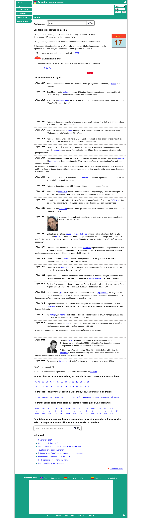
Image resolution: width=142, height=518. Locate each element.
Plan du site (69, 516)
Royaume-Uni (102, 293)
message (93, 372)
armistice (120, 158)
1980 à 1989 (86, 411)
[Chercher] (91, 23)
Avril (57, 397)
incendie (63, 315)
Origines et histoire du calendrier (51, 463)
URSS (114, 200)
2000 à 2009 (99, 411)
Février (45, 397)
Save (90, 73)
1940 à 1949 (61, 411)
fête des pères (64, 361)
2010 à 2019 (105, 411)
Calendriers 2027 (45, 440)
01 (36, 382)
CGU (49, 516)
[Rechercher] (125, 2)
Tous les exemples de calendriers (51, 450)
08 (62, 382)
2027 (77, 53)
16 (36, 386)
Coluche (47, 68)
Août (78, 397)
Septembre (86, 397)
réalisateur (62, 192)
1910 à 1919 (43, 411)
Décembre (114, 397)
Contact (91, 516)
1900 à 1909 (37, 411)
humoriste (63, 209)
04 (47, 382)
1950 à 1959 (68, 411)
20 (51, 386)
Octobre (96, 397)
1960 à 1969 (74, 411)
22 (58, 386)
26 (73, 386)
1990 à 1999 (93, 411)
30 (88, 386)
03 (43, 382)
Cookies (58, 516)
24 (66, 386)
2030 (117, 411)
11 (73, 382)
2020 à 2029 (111, 411)
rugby (67, 323)
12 (77, 382)
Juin (66, 397)
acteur (69, 130)
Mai (61, 397)
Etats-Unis (87, 248)
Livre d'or (80, 516)
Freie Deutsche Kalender (78, 478)
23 (62, 386)
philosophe (67, 92)
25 (70, 386)
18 (43, 386)
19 (47, 386)
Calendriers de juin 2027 (48, 443)
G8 (60, 293)
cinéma (67, 259)
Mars (51, 397)
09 (66, 382)
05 (51, 382)
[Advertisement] (73, 10)
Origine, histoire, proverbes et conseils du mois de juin (59, 447)
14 (85, 382)
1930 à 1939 (55, 411)
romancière (64, 267)
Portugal (53, 315)
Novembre (105, 397)
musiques (64, 353)
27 (77, 386)
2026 (61, 53)
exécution (58, 150)
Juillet (72, 397)
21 (54, 386)
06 (54, 382)
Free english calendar (52, 478)
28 (81, 386)
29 (85, 386)
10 (70, 382)
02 (39, 382)
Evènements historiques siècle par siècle (54, 457)
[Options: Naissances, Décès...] (88, 23)
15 (88, 382)
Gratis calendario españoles (106, 478)
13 (81, 382)
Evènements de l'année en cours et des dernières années (60, 453)
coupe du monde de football (77, 234)
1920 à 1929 (49, 411)
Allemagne (53, 161)
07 (58, 382)
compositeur (63, 100)
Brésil (57, 237)
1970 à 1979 (80, 411)
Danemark (84, 178)
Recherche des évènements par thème (53, 460)
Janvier (37, 397)
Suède (113, 84)
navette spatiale (95, 278)
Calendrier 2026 (116, 469)
